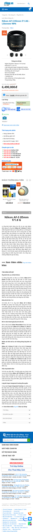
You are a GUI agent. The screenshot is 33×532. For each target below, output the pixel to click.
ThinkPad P (6, 518)
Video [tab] (4, 422)
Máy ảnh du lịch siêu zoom (9, 520)
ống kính (16, 406)
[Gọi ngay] (30, 513)
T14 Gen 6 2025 (22, 515)
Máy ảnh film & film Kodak (9, 515)
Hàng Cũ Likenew (21, 103)
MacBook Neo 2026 (18, 513)
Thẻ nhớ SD (16, 511)
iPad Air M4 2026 (7, 513)
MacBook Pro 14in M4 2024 (9, 522)
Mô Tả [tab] (4, 212)
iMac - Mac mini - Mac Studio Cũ (20, 527)
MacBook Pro (14, 518)
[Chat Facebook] (30, 519)
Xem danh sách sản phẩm (11, 125)
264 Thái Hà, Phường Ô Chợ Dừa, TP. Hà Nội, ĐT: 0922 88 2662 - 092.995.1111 (16, 491)
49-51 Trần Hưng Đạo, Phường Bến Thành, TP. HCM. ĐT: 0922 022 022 (14, 475)
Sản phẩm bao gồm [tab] (8, 414)
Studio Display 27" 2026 (20, 509)
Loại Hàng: (5, 99)
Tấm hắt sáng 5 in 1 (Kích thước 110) (24, 200)
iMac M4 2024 (22, 524)
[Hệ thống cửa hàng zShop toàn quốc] (30, 523)
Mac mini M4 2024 (7, 525)
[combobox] (23, 4)
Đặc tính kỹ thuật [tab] (7, 418)
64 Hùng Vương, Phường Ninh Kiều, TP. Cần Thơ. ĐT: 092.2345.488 (15, 480)
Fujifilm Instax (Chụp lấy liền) (10, 531)
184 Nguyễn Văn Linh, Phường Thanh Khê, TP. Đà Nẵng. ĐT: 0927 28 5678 (15, 485)
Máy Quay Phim (17, 529)
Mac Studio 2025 (18, 525)
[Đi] (28, 440)
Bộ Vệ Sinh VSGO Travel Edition (9, 200)
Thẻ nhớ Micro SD (7, 511)
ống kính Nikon (27, 262)
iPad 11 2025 (6, 527)
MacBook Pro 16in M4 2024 (9, 524)
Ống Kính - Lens (6, 529)
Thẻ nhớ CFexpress (7, 509)
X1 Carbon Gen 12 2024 (20, 516)
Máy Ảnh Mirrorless (7, 516)
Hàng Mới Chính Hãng (8, 103)
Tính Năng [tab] (5, 410)
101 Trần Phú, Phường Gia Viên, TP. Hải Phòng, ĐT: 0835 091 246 (16, 496)
